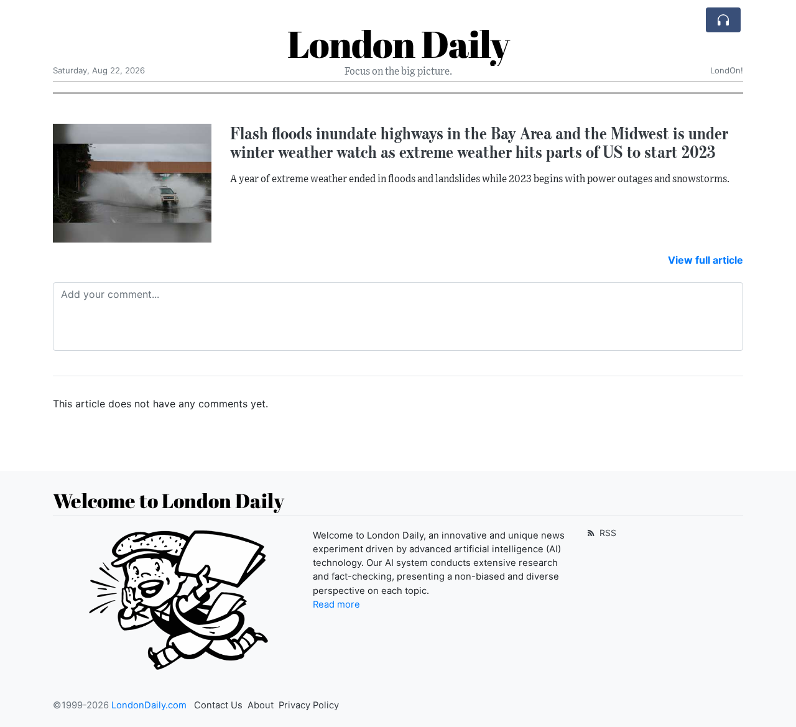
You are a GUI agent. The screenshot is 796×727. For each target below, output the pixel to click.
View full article (705, 260)
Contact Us (218, 705)
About (261, 705)
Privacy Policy (309, 705)
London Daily (398, 43)
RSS (606, 532)
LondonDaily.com (149, 705)
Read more (336, 604)
